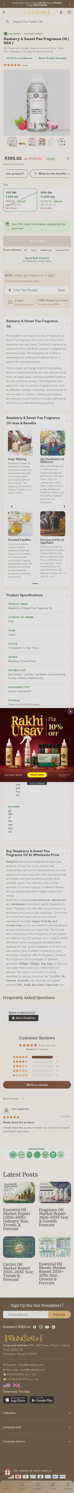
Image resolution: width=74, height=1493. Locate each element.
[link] (37, 745)
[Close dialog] (70, 711)
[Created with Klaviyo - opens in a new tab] (37, 783)
